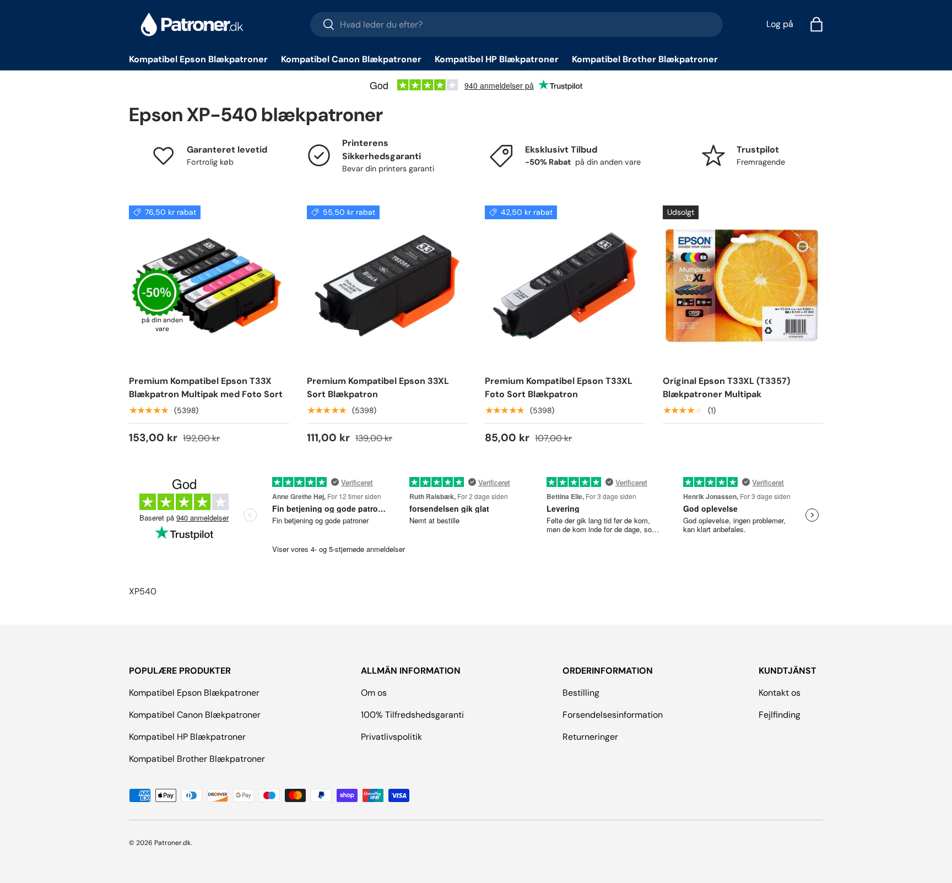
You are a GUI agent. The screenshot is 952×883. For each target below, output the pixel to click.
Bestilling (580, 692)
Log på (779, 24)
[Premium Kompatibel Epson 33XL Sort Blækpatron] (387, 285)
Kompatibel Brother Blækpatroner (645, 59)
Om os (374, 692)
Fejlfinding (779, 715)
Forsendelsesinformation (612, 715)
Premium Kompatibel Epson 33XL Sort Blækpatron (378, 387)
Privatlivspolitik (391, 737)
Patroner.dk (172, 842)
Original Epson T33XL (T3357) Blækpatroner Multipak (726, 387)
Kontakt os (779, 692)
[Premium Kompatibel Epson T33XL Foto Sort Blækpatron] (565, 285)
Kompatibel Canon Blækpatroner (351, 59)
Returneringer (590, 737)
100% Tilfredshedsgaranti (412, 715)
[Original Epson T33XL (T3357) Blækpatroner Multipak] (743, 285)
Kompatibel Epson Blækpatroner (198, 59)
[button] (816, 24)
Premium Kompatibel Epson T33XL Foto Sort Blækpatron (558, 387)
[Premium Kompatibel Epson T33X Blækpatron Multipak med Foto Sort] (209, 285)
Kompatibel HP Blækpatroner (497, 59)
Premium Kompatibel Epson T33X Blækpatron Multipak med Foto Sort (206, 387)
